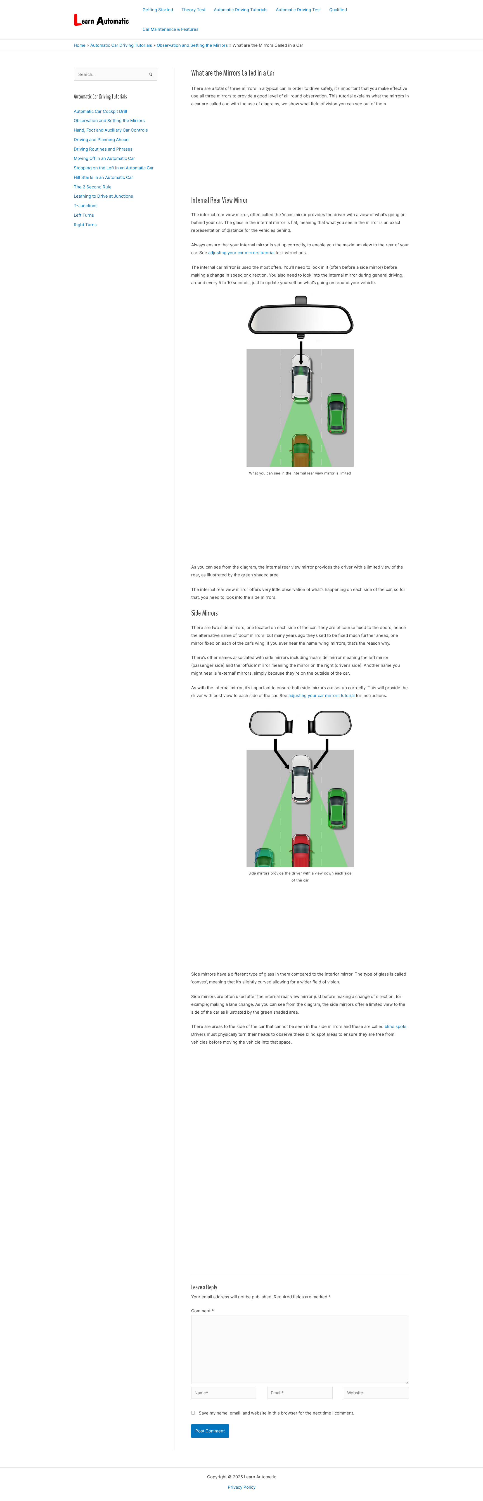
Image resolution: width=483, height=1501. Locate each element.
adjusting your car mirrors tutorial (241, 252)
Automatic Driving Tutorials (240, 9)
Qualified (338, 9)
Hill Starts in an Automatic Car (103, 177)
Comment (202, 1310)
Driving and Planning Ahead (101, 139)
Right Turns (85, 224)
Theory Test (193, 9)
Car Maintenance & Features (170, 29)
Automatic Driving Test (298, 9)
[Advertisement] (300, 153)
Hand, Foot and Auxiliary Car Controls (111, 130)
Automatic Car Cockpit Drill (100, 111)
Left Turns (84, 215)
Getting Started (158, 9)
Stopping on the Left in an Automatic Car (114, 167)
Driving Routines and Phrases (103, 149)
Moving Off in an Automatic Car (104, 158)
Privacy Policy (241, 1487)
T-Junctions (86, 205)
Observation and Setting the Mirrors (109, 120)
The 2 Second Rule (93, 187)
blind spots (395, 1026)
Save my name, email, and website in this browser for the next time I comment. (276, 1413)
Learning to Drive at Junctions (103, 196)
